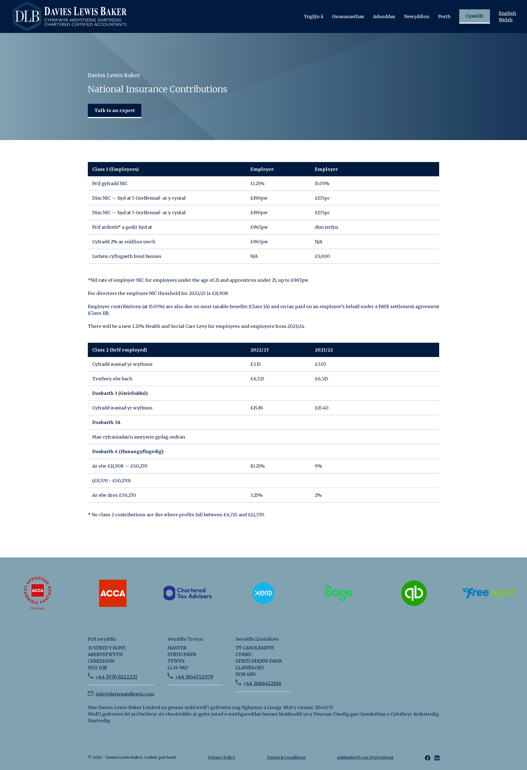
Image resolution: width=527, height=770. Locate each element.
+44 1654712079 (194, 677)
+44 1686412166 (262, 683)
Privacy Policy (221, 757)
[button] (313, 16)
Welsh (505, 20)
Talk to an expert (114, 110)
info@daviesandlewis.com (125, 694)
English (507, 13)
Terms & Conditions (286, 757)
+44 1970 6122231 (116, 677)
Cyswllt (474, 16)
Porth (444, 16)
